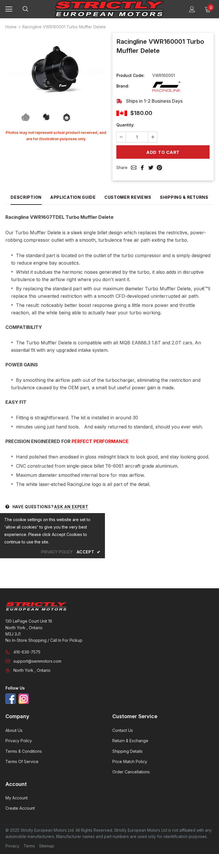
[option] (56, 69)
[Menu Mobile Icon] (8, 9)
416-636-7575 (26, 652)
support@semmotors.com (37, 661)
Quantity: (125, 124)
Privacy (12, 845)
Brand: (122, 86)
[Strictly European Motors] (108, 606)
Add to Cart (163, 152)
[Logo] (109, 8)
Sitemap (46, 845)
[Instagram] (24, 699)
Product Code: (130, 75)
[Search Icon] (31, 9)
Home (11, 26)
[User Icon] (192, 9)
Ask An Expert (71, 506)
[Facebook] (10, 699)
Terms (29, 845)
